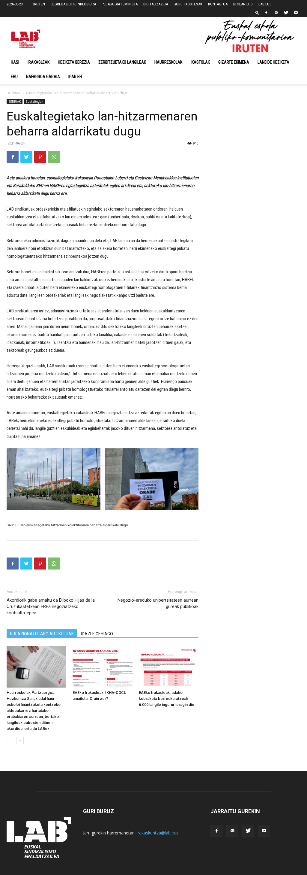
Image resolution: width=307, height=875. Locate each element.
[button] (257, 12)
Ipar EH (75, 76)
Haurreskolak (168, 62)
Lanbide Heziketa (273, 62)
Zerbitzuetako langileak (122, 62)
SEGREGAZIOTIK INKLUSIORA (73, 4)
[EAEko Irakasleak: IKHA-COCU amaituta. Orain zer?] (102, 666)
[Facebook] (266, 12)
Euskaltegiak (34, 101)
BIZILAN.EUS (243, 4)
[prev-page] (10, 740)
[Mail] (276, 12)
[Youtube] (295, 12)
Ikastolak (200, 62)
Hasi (15, 62)
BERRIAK (13, 93)
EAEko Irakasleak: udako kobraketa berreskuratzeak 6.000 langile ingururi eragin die (166, 698)
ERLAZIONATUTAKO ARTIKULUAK (42, 633)
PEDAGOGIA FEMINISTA (120, 4)
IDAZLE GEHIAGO (97, 633)
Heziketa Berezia (74, 62)
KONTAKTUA (218, 4)
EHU (14, 76)
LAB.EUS (265, 4)
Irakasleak (38, 62)
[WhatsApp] (54, 157)
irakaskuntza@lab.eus (157, 833)
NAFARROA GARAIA (43, 76)
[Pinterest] (40, 157)
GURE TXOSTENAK (188, 4)
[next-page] (20, 740)
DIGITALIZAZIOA (155, 4)
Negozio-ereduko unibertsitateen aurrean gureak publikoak (158, 603)
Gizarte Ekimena (233, 62)
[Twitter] (286, 12)
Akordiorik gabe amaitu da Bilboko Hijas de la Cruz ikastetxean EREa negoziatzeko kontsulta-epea (51, 606)
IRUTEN (39, 4)
